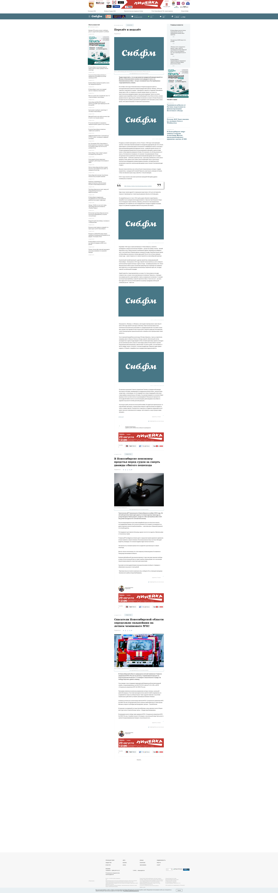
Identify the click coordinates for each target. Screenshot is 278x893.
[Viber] (129, 470)
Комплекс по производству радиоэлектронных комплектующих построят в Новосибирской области (97, 183)
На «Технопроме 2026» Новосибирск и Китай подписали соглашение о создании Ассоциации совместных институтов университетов (98, 146)
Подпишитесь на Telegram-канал (139, 73)
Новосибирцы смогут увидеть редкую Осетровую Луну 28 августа (97, 153)
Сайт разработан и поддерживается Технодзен (175, 885)
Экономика (143, 865)
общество (128, 454)
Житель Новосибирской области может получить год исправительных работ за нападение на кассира (98, 169)
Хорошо (179, 890)
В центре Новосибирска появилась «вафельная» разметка (97, 130)
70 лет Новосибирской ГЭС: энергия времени (162, 11)
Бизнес (125, 862)
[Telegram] (131, 469)
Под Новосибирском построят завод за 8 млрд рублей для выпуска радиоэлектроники (98, 191)
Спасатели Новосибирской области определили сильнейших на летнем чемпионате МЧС (97, 76)
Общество (108, 862)
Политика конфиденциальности (146, 884)
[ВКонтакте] (123, 470)
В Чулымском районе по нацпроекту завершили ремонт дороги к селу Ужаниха (98, 123)
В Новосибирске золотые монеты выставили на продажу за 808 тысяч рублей (97, 243)
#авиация (121, 417)
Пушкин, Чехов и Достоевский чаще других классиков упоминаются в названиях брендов (99, 251)
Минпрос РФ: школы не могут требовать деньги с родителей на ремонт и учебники (98, 31)
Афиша (141, 860)
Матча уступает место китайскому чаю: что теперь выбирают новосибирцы (99, 96)
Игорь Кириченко (129, 588)
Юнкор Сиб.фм (184, 11)
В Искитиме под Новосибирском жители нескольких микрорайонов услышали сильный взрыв (98, 214)
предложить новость (94, 26)
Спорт (158, 865)
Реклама (108, 868)
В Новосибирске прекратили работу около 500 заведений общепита (98, 83)
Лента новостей (94, 25)
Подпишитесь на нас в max (157, 421)
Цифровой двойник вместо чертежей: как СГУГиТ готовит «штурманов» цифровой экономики (98, 137)
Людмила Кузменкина (138, 427)
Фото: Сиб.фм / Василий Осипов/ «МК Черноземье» (126, 668)
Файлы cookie (142, 887)
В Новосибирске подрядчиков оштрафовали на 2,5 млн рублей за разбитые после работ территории (97, 199)
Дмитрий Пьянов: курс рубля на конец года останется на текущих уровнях (98, 117)
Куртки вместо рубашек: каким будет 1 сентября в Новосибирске (98, 110)
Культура (108, 865)
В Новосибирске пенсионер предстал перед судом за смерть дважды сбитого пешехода (98, 68)
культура (129, 25)
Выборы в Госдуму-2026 (110, 11)
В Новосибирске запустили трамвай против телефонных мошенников (97, 90)
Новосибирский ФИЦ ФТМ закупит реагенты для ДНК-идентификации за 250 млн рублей (98, 103)
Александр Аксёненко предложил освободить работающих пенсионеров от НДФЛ (98, 161)
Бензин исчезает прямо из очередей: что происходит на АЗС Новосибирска (98, 228)
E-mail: (139, 870)
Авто (124, 860)
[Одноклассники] (125, 470)
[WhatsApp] (127, 470)
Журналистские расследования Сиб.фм (133, 11)
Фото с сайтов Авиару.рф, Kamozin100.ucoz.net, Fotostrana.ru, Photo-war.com (132, 71)
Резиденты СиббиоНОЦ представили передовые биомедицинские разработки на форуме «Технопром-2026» (99, 235)
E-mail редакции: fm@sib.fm (170, 881)
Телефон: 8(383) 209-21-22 (113, 870)
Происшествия (110, 860)
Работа (159, 862)
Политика (142, 862)
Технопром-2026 (92, 11)
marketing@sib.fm (110, 874)
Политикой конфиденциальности (131, 890)
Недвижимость (161, 860)
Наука (124, 865)
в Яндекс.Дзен (91, 880)
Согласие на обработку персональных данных (149, 885)
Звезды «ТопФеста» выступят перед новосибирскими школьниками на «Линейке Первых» (97, 206)
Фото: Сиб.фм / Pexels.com (120, 507)
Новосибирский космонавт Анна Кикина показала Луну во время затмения (98, 175)
